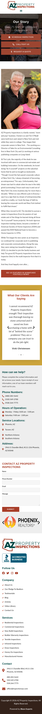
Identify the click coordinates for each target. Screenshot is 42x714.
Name (4, 471)
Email (4, 486)
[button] (21, 11)
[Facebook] (3, 573)
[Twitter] (7, 573)
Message (5, 494)
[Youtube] (16, 573)
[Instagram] (12, 573)
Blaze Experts (26, 709)
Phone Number (7, 479)
